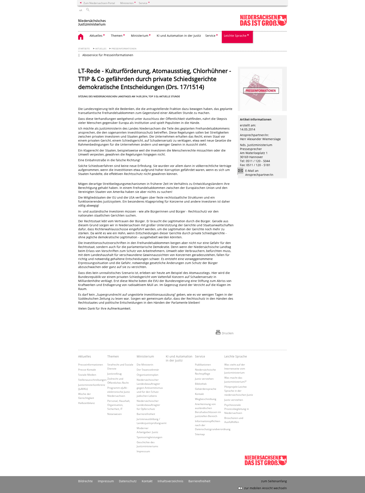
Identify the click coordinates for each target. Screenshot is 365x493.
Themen (113, 356)
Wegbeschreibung (205, 399)
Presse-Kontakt (87, 369)
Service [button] (210, 36)
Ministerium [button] (139, 36)
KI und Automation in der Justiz (179, 36)
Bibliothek (201, 383)
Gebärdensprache (205, 388)
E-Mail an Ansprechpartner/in (259, 173)
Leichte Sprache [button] (235, 36)
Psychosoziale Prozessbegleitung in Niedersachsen (236, 408)
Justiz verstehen (204, 378)
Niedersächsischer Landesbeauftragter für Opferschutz (148, 404)
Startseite (84, 48)
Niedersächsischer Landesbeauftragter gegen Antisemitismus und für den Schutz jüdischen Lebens (150, 387)
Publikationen (203, 364)
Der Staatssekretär (148, 369)
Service (200, 356)
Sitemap (200, 434)
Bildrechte (85, 481)
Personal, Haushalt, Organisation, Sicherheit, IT (118, 404)
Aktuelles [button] (96, 36)
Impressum (143, 451)
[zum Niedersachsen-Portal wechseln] (263, 25)
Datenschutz (128, 481)
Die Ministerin (145, 364)
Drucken (228, 333)
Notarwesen (114, 414)
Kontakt (199, 393)
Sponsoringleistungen (149, 437)
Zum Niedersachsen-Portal (99, 3)
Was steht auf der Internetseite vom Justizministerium (234, 368)
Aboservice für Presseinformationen (107, 55)
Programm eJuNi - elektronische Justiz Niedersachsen (118, 391)
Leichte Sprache (235, 356)
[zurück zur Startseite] (92, 21)
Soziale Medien (87, 374)
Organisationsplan (147, 374)
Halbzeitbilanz (86, 403)
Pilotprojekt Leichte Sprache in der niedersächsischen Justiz (238, 390)
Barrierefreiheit (146, 414)
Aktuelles (100, 48)
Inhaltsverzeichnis (170, 481)
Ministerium (145, 356)
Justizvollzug (114, 373)
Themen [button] (117, 36)
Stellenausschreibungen (92, 379)
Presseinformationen (124, 48)
